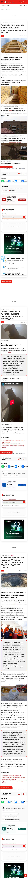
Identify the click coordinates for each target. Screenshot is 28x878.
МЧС (11, 475)
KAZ (26, 1)
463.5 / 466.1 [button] (6, 5)
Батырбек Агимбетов (13, 22)
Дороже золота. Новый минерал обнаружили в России (14, 781)
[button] (23, 5)
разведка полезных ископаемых (11, 819)
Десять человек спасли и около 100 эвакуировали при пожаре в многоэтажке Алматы (13, 445)
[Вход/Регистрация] (23, 2)
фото (12, 555)
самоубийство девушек (15, 142)
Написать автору (23, 322)
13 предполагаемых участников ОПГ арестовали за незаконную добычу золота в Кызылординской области (13, 777)
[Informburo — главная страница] (9, 2)
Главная (2, 9)
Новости (8, 9)
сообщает (15, 604)
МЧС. (9, 352)
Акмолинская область (9, 811)
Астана (5, 190)
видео (10, 110)
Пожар (16, 475)
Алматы (5, 475)
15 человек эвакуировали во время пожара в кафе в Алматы (13, 441)
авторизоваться (12, 213)
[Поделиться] (25, 875)
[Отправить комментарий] (24, 217)
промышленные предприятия (10, 816)
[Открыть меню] (2, 2)
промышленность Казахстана (11, 813)
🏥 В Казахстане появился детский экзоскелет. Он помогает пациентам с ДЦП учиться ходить (14, 274)
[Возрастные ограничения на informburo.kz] (20, 2)
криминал (12, 190)
